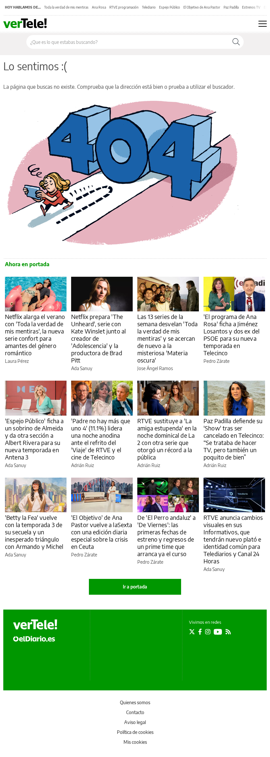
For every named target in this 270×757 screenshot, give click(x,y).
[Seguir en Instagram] (207, 632)
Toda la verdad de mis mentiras (66, 7)
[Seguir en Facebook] (200, 632)
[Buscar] (236, 42)
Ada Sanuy (81, 368)
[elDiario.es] (34, 638)
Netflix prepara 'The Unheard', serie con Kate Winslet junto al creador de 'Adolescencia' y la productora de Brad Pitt (98, 338)
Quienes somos (135, 702)
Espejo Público (169, 7)
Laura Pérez (17, 361)
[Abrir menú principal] (262, 24)
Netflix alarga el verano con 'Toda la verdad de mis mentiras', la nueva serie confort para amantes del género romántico (35, 335)
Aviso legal (135, 722)
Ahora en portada (27, 264)
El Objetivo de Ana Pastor (201, 7)
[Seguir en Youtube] (218, 632)
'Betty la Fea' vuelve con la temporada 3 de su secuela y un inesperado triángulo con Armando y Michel (34, 532)
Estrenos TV (251, 7)
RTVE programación (124, 7)
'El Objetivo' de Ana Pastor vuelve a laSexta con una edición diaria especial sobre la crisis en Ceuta (101, 532)
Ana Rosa (99, 7)
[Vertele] (35, 624)
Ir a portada (135, 586)
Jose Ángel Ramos (155, 368)
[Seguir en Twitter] (192, 632)
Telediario (149, 7)
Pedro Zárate (216, 361)
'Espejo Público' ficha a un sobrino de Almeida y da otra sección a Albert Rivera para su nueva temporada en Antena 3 (34, 439)
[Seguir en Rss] (228, 632)
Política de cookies (135, 732)
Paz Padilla (231, 7)
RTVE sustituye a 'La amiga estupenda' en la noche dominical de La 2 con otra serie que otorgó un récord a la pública (167, 439)
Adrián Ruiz (82, 465)
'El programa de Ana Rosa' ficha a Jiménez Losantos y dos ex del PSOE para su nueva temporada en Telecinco (231, 335)
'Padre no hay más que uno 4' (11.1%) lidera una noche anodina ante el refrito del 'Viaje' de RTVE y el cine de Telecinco (100, 439)
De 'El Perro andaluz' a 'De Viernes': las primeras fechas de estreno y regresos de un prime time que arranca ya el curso (166, 535)
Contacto (135, 712)
